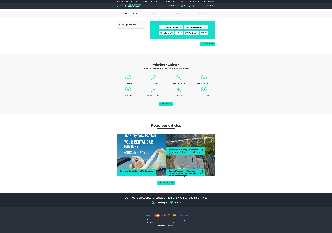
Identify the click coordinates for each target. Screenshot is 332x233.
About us (167, 1)
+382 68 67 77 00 (151, 1)
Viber (178, 202)
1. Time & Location (130, 14)
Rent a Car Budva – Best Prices (182, 1)
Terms (198, 6)
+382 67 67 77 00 (138, 1)
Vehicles (174, 6)
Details (165, 104)
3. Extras (178, 14)
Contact (210, 6)
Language (211, 1)
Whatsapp (162, 202)
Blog (194, 1)
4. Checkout (202, 14)
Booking (186, 6)
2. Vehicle (154, 14)
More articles (165, 183)
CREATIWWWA (170, 225)
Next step (206, 44)
